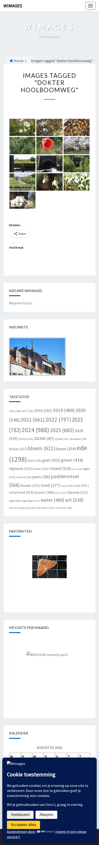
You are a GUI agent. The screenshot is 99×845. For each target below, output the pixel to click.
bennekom (78, 439)
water (52, 500)
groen (72, 460)
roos (67, 486)
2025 (62, 430)
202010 (25, 439)
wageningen (30, 500)
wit (74, 500)
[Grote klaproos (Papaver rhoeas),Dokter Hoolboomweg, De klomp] (49, 145)
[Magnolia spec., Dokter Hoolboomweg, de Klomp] (77, 145)
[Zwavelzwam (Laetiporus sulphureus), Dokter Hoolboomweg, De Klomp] (22, 200)
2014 (15, 411)
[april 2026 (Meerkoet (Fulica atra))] (49, 668)
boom (66, 448)
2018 (43, 410)
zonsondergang (22, 507)
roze (81, 485)
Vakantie (77, 492)
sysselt (44, 492)
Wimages (12, 5)
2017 (28, 411)
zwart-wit (63, 507)
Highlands (20, 468)
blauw (18, 449)
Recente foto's (20, 303)
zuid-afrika (45, 507)
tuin (60, 492)
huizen (40, 469)
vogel (14, 500)
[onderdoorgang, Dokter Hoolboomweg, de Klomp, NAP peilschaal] (22, 164)
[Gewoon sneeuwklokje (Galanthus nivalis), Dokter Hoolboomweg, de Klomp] (49, 182)
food (34, 461)
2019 (64, 410)
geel (51, 460)
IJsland (60, 468)
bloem (41, 448)
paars (41, 476)
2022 (58, 419)
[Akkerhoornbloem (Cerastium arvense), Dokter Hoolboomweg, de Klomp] (22, 127)
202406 (62, 439)
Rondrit (30, 485)
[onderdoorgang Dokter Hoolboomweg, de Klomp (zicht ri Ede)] (22, 182)
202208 (44, 438)
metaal (24, 477)
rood (51, 485)
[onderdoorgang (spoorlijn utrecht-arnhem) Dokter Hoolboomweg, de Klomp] (49, 164)
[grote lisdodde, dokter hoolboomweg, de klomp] (22, 145)
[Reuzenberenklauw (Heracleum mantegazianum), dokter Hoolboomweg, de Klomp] (49, 127)
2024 (35, 430)
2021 (32, 419)
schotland (21, 492)
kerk (77, 469)
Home (18, 60)
